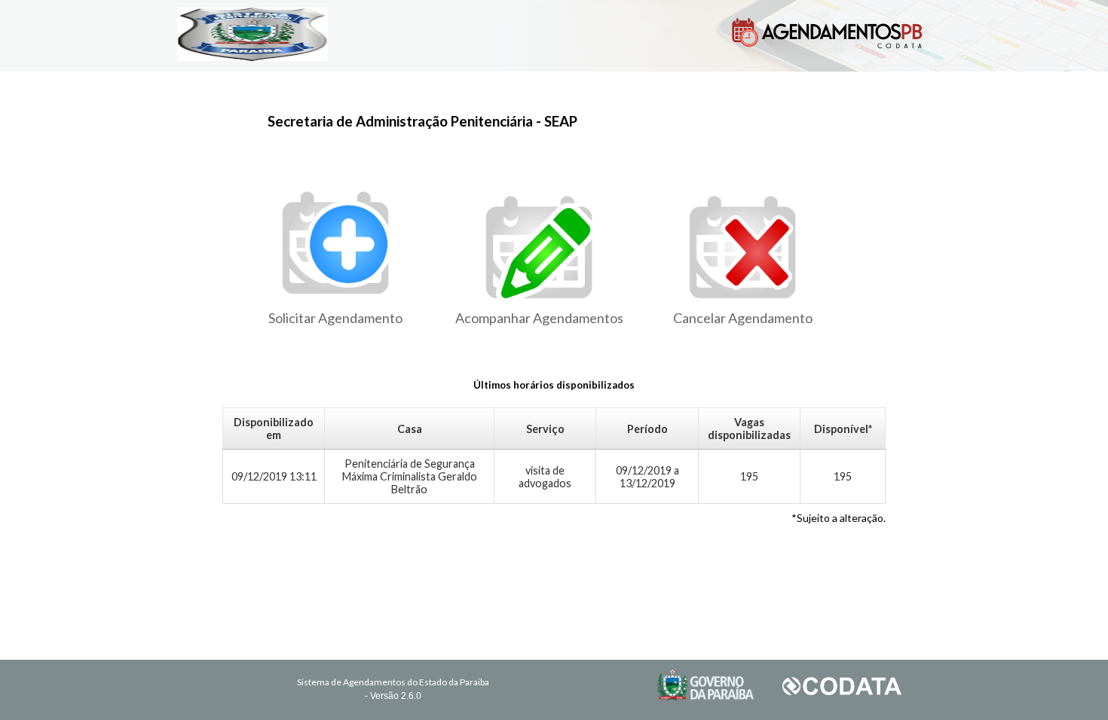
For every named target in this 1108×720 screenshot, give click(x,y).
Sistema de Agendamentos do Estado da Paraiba (393, 682)
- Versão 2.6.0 (393, 696)
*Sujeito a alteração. (838, 517)
